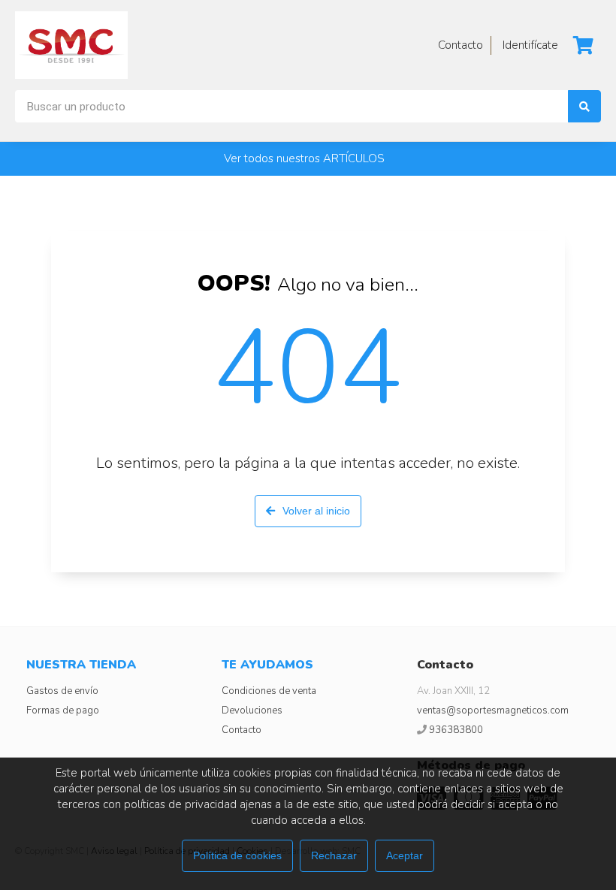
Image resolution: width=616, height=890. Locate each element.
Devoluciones (252, 710)
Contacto (241, 730)
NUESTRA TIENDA (81, 664)
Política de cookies (237, 855)
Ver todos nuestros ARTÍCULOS (304, 158)
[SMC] (71, 45)
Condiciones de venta (269, 691)
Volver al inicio (316, 511)
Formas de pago (62, 710)
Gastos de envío (62, 691)
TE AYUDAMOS (267, 664)
